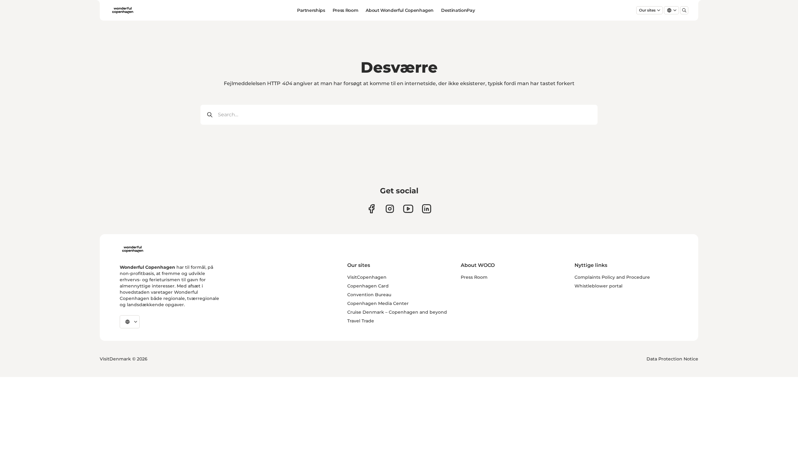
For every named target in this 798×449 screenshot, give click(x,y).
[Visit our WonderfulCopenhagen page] (408, 208)
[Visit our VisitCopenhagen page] (371, 208)
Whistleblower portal (598, 286)
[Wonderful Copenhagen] (133, 249)
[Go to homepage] (123, 10)
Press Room (345, 10)
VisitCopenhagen (367, 277)
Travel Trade (360, 321)
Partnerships (311, 10)
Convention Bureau (369, 294)
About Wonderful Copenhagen (400, 10)
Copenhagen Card (368, 286)
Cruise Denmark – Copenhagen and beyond (397, 312)
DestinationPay (458, 10)
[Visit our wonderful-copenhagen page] (426, 208)
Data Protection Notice (672, 359)
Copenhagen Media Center (378, 303)
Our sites (647, 10)
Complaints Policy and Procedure (612, 277)
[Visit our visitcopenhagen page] (389, 208)
